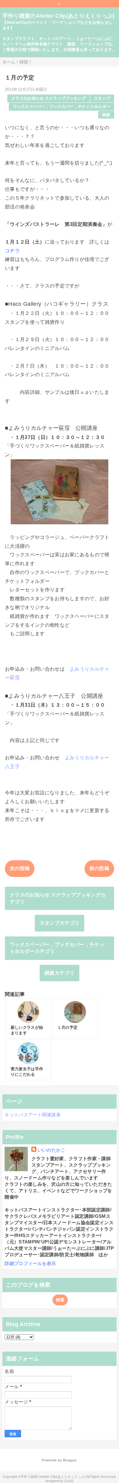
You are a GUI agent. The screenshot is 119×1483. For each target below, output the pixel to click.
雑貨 (106, 114)
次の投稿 (20, 868)
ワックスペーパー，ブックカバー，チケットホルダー (61, 106)
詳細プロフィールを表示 (30, 1263)
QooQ (69, 1481)
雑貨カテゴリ (59, 972)
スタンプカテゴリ (60, 922)
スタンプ (102, 98)
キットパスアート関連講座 (33, 1114)
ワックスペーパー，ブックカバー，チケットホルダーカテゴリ (57, 948)
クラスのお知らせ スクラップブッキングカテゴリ (58, 898)
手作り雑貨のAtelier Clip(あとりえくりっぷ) (58, 16)
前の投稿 (99, 868)
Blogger (69, 1460)
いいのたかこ (52, 1150)
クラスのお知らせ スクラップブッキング (48, 98)
